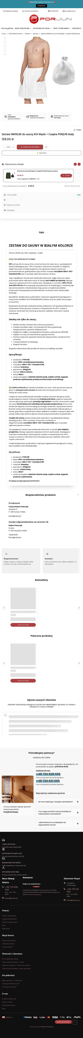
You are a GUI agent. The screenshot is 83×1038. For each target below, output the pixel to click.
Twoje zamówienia (9, 941)
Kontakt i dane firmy (9, 999)
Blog (3, 1008)
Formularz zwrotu (8, 987)
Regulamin (46, 890)
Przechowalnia (7, 947)
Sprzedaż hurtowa (8, 1005)
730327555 (13, 535)
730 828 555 (54, 11)
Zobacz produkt (23, 625)
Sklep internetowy (41, 1027)
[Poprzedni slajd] (75, 164)
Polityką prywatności (35, 894)
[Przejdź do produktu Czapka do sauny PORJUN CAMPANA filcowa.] (23, 656)
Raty (3, 925)
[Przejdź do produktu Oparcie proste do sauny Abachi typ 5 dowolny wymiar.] (23, 600)
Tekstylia (27, 34)
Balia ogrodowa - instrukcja (12, 980)
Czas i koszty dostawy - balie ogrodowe (16, 969)
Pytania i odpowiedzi (9, 922)
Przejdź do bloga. (11, 812)
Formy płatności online (10, 959)
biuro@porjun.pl (70, 11)
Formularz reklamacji (10, 984)
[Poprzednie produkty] (4, 608)
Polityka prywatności (9, 919)
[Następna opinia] (79, 720)
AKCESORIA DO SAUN (15, 34)
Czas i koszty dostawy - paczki (13, 962)
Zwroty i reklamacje (9, 916)
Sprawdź (41, 6)
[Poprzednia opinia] (4, 720)
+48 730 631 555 (48, 781)
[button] (46, 147)
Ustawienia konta (8, 944)
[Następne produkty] (79, 608)
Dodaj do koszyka (31, 147)
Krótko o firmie (7, 1002)
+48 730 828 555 (48, 774)
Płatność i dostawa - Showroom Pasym (16, 965)
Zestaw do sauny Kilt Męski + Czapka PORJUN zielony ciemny (37, 171)
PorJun (4, 34)
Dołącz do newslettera (31, 884)
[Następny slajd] (79, 164)
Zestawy (35, 34)
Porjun (78, 130)
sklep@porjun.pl (73, 900)
